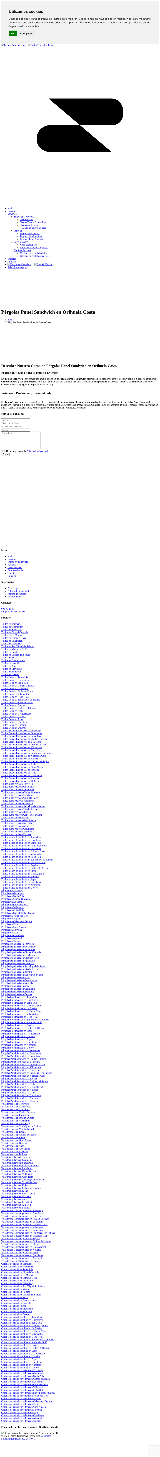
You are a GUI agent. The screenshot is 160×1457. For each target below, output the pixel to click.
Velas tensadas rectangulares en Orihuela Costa (24, 1224)
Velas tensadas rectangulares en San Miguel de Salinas (28, 1233)
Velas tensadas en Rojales (13, 1132)
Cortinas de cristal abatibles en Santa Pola (21, 1322)
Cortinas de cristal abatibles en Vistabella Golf (24, 1342)
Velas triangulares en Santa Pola (17, 1162)
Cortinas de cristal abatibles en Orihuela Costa (24, 1331)
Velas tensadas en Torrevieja (15, 1103)
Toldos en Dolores (10, 674)
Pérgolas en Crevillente (12, 935)
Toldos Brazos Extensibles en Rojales (19, 758)
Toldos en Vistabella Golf (13, 649)
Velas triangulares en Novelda (16, 1196)
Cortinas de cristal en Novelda (16, 1303)
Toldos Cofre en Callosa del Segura (18, 708)
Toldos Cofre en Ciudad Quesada (17, 685)
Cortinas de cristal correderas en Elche (20, 1404)
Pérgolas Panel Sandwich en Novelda (19, 1089)
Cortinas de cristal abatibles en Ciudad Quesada (24, 1325)
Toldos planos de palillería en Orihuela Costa (23, 851)
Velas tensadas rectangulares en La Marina (22, 1221)
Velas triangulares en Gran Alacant (18, 1193)
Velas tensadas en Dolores (14, 1154)
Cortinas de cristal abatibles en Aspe (19, 1359)
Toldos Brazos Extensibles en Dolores (20, 781)
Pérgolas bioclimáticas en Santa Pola (19, 1002)
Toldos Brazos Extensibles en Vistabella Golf (23, 755)
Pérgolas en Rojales (11, 918)
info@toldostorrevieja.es (13, 611)
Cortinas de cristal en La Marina (17, 1275)
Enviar (5, 454)
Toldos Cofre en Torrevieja (14, 677)
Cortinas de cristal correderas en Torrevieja (22, 1370)
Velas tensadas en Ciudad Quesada (18, 1112)
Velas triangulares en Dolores (15, 1207)
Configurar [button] (26, 33)
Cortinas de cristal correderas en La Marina (22, 1381)
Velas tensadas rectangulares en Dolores (20, 1261)
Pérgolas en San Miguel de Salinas (18, 913)
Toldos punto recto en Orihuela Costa (19, 798)
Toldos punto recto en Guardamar (17, 786)
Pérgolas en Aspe (9, 932)
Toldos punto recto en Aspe (14, 826)
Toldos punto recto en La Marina (17, 795)
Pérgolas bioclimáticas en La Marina (19, 1008)
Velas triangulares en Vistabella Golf (19, 1182)
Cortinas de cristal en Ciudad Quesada (20, 1272)
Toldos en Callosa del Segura (15, 654)
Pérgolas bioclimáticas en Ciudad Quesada (22, 1005)
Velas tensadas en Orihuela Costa (17, 1117)
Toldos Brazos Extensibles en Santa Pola (21, 736)
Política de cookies (17, 593)
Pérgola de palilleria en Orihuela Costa (20, 958)
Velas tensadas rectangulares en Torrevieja (22, 1210)
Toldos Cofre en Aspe (12, 719)
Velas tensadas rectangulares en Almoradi (21, 1258)
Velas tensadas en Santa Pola (15, 1109)
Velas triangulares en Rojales (15, 1185)
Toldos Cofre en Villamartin (15, 694)
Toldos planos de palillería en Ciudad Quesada (24, 845)
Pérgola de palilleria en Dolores (16, 994)
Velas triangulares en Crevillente (17, 1202)
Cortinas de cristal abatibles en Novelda (20, 1356)
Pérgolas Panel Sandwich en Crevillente (21, 1095)
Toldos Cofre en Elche (12, 711)
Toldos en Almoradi (11, 671)
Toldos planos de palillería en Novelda (20, 876)
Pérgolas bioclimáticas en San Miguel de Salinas (25, 1019)
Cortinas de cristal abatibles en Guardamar (22, 1320)
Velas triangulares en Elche (14, 1190)
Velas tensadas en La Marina (15, 1115)
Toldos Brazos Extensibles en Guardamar (21, 733)
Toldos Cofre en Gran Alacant (16, 713)
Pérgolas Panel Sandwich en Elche (18, 1084)
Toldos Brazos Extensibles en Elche (19, 764)
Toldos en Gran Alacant (13, 660)
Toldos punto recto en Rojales (16, 812)
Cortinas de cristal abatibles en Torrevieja (21, 1317)
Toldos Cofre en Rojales (13, 705)
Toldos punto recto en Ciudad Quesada (20, 792)
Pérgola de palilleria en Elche (15, 977)
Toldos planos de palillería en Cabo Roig (21, 856)
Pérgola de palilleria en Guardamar (18, 946)
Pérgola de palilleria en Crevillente (18, 988)
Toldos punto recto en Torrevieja (17, 784)
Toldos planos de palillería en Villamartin (21, 854)
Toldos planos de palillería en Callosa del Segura (25, 868)
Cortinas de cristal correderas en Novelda (21, 1409)
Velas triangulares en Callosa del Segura (21, 1188)
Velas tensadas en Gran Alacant (16, 1140)
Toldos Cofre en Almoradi (14, 725)
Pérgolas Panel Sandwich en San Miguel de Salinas (26, 1073)
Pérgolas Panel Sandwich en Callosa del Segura (24, 1081)
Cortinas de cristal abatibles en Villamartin (22, 1334)
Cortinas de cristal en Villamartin (17, 1280)
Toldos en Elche (9, 657)
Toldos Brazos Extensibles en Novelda (20, 769)
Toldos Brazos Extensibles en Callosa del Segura (25, 761)
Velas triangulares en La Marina (16, 1168)
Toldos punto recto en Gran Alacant (18, 820)
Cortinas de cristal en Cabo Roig (17, 1283)
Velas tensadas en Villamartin (15, 1120)
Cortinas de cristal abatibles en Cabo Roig (21, 1336)
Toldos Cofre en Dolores (13, 727)
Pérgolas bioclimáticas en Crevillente (19, 1042)
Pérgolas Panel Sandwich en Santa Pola (20, 1056)
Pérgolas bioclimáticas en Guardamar (19, 1000)
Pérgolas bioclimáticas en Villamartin (19, 1014)
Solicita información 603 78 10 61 (18, 1438)
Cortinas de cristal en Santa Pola (17, 1269)
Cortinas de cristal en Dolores (15, 1314)
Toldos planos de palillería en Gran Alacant (22, 873)
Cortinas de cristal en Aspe (14, 1306)
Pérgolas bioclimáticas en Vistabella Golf (21, 1022)
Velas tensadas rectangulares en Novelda (21, 1249)
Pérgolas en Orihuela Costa (14, 904)
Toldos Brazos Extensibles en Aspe (18, 772)
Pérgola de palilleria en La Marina (18, 955)
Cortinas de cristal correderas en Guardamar (22, 1373)
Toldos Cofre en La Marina (14, 688)
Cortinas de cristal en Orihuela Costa (19, 1277)
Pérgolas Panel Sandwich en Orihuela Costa (23, 1064)
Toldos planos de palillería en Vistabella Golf (23, 862)
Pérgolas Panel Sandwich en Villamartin (21, 1067)
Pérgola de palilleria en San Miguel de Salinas (23, 966)
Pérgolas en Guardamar (12, 893)
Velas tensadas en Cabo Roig (15, 1123)
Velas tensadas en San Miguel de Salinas (21, 1126)
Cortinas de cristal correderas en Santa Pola (22, 1376)
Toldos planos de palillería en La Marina (21, 848)
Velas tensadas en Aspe (12, 1146)
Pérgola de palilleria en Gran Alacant (19, 980)
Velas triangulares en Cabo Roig (17, 1176)
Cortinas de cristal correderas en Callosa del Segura (26, 1401)
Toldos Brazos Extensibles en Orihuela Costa (23, 744)
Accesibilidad (14, 596)
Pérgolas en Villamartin (12, 907)
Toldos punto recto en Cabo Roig (17, 803)
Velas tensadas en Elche (13, 1137)
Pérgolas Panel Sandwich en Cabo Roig (21, 1070)
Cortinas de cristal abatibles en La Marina (21, 1328)
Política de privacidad (18, 591)
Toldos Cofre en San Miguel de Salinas (20, 699)
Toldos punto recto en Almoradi (16, 831)
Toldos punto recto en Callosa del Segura (21, 814)
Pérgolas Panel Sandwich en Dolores (19, 1101)
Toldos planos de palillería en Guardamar (21, 840)
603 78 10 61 (7, 608)
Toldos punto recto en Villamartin (17, 800)
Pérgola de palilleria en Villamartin (18, 960)
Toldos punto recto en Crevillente (17, 828)
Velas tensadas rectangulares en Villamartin (22, 1227)
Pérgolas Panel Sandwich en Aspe (18, 1092)
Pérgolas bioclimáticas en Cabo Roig (19, 1016)
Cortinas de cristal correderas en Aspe (19, 1412)
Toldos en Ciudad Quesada (14, 632)
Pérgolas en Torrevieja (12, 890)
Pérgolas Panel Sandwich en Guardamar (21, 1053)
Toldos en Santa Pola (11, 629)
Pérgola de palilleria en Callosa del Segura (22, 974)
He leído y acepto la (27, 451)
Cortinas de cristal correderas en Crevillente (22, 1415)
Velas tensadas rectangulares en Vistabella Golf (24, 1235)
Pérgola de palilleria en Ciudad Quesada (21, 952)
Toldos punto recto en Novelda (16, 823)
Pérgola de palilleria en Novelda (17, 983)
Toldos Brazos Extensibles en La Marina (21, 741)
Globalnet (46, 1436)
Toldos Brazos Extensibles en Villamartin (21, 747)
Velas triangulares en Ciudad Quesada (20, 1165)
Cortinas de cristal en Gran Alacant (18, 1300)
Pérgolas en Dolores (11, 941)
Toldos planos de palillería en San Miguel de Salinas (27, 859)
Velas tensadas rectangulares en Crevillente (22, 1255)
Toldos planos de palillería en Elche (18, 871)
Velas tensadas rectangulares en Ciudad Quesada (25, 1219)
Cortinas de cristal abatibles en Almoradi (21, 1364)
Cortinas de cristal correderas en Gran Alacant (23, 1407)
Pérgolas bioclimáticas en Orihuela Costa (21, 1011)
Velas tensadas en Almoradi (14, 1151)
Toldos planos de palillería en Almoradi (20, 885)
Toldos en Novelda (10, 663)
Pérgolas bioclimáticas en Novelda (18, 1036)
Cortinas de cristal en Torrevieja (16, 1263)
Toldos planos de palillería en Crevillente (21, 882)
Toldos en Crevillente (11, 668)
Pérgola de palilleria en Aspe (15, 986)
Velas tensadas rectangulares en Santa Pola (22, 1216)
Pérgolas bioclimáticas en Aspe (16, 1039)
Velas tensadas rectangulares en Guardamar (22, 1213)
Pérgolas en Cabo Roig (12, 910)
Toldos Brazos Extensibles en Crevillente (21, 775)
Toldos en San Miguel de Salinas (17, 646)
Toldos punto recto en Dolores (16, 834)
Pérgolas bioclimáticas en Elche (16, 1030)
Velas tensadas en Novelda (14, 1143)
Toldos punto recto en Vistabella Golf (19, 809)
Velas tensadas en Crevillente (15, 1148)
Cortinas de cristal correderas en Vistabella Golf (24, 1395)
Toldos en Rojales (10, 652)
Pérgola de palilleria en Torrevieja (17, 943)
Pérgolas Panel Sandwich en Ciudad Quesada (23, 1059)
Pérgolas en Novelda (11, 929)
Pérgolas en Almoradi (11, 938)
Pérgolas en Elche (10, 924)
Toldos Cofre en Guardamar (15, 680)
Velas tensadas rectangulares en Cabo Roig (22, 1230)
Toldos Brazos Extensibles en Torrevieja (21, 730)
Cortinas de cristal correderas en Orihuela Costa (24, 1384)
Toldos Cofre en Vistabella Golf (17, 702)
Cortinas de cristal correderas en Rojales (21, 1398)
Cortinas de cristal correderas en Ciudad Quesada (25, 1378)
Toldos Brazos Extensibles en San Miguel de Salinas (27, 753)
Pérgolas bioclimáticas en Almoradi (18, 1045)
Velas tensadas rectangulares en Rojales (20, 1238)
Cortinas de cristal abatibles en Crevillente (21, 1362)
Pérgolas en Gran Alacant (13, 927)
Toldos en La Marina (11, 635)
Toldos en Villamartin (11, 640)
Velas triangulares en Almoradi (16, 1204)
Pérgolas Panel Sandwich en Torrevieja (20, 1050)
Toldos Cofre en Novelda (13, 716)
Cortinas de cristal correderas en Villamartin (22, 1387)
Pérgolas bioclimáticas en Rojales (17, 1025)
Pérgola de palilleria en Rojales (16, 972)
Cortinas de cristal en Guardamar (17, 1266)
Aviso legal (13, 588)
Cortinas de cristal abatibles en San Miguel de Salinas (27, 1339)
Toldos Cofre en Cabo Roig (15, 697)
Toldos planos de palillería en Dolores (19, 887)
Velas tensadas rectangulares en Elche (19, 1244)
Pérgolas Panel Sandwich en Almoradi (20, 1098)
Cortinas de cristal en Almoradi (16, 1311)
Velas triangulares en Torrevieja (16, 1157)
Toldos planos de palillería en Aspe (18, 879)
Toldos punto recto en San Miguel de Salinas (23, 806)
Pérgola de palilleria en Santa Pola (18, 949)
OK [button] (13, 33)
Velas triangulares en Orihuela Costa (19, 1171)
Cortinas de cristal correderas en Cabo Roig (22, 1390)
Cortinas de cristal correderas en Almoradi (21, 1418)
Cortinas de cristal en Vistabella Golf (19, 1289)
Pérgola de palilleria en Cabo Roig (18, 963)
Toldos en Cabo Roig (11, 643)
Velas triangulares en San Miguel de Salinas (22, 1179)
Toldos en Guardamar (12, 626)
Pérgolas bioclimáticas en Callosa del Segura (23, 1028)
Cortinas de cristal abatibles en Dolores (20, 1367)
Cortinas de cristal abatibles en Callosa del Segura (25, 1348)
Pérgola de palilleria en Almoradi (17, 991)
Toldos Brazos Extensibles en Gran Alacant (22, 767)
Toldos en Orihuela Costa (13, 638)
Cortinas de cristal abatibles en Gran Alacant (23, 1353)
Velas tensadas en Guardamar (15, 1106)
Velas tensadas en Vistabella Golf (17, 1129)
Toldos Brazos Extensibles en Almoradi (20, 778)
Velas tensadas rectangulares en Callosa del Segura (26, 1241)
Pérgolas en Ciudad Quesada (15, 899)
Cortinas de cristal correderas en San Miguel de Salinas (28, 1393)
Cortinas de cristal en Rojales (15, 1291)
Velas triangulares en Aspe (14, 1199)
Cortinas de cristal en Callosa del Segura (21, 1294)
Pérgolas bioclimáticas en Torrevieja (19, 997)
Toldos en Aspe (9, 666)
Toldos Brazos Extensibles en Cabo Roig (21, 750)
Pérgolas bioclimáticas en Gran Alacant (20, 1033)
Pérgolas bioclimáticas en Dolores (18, 1047)
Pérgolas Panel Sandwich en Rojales (19, 1078)
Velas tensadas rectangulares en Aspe (19, 1252)
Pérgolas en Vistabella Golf (14, 915)
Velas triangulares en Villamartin (17, 1174)
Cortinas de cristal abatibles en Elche (19, 1350)
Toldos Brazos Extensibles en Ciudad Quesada (24, 739)
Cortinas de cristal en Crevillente (17, 1308)
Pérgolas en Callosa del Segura (16, 921)
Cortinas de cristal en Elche (14, 1297)
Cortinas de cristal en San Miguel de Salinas (23, 1286)
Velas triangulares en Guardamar (17, 1160)
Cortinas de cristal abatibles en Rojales (20, 1345)
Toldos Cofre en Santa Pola (14, 682)
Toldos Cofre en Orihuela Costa (17, 691)
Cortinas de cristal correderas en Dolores (21, 1421)
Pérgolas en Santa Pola (12, 896)
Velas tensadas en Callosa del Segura (19, 1134)
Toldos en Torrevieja (11, 624)
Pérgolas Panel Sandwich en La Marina (20, 1061)
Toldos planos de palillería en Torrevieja (21, 837)
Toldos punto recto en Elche (15, 817)
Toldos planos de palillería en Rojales (19, 865)
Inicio (10, 319)
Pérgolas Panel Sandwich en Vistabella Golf (23, 1075)
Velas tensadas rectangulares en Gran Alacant (23, 1247)
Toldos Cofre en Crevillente (15, 722)
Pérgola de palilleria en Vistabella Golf (20, 969)
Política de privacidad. (37, 451)
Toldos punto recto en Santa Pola (17, 789)
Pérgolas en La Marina (12, 901)
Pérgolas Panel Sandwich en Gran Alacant (22, 1087)
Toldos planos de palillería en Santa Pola (21, 842)
